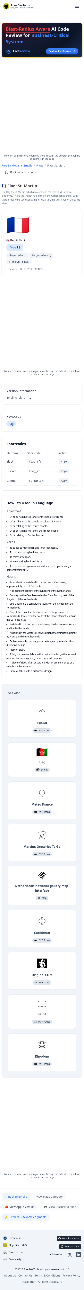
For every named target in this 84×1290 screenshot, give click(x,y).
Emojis (28, 165)
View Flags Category (49, 1196)
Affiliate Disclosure (50, 1282)
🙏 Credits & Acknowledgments (25, 1217)
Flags (39, 165)
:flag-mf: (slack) (17, 255)
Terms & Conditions (47, 1275)
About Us (10, 1275)
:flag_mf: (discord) (41, 255)
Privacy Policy (71, 1275)
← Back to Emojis (16, 1196)
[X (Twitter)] (70, 1254)
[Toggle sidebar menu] (77, 6)
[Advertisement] (42, 109)
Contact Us (25, 1275)
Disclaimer (29, 1282)
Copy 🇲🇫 (15, 247)
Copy (64, 461)
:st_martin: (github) (19, 261)
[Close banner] (76, 27)
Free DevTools (11, 165)
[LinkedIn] (78, 1254)
